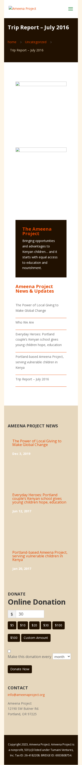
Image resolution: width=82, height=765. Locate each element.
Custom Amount (36, 637)
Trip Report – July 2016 (32, 379)
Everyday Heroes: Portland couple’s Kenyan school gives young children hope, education (38, 339)
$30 (46, 625)
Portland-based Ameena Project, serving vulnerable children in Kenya (39, 362)
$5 (12, 625)
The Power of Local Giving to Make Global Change (37, 443)
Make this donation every (30, 656)
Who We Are (24, 322)
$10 (23, 625)
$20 (34, 625)
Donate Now (19, 669)
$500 (14, 637)
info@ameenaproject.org (26, 695)
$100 (58, 625)
